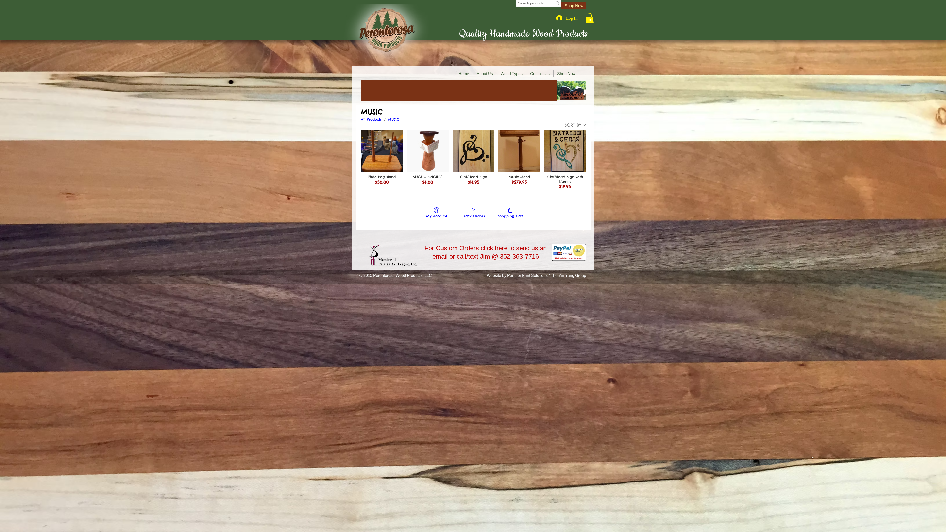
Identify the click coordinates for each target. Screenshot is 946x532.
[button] (589, 18)
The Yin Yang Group (568, 275)
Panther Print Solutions (527, 275)
